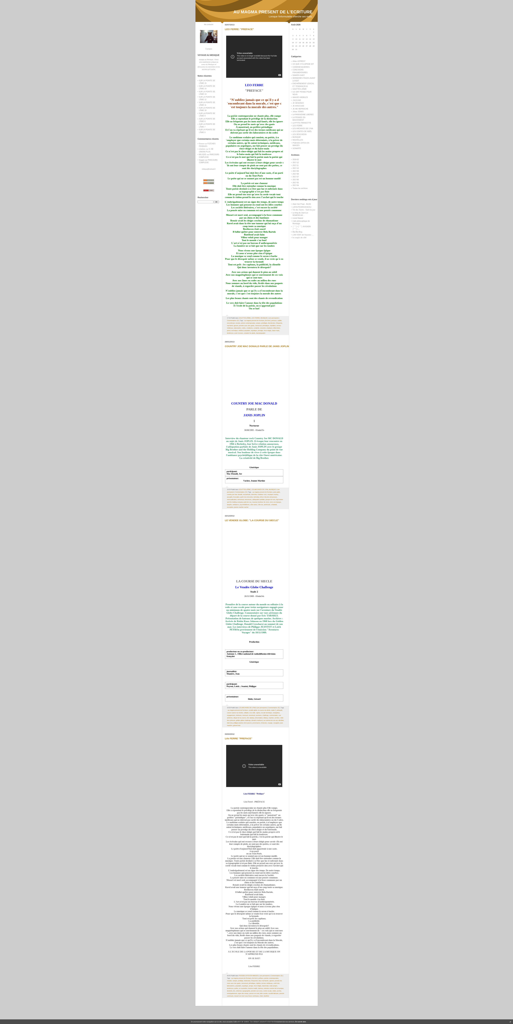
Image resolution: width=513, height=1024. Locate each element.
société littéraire (273, 993)
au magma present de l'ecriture (254, 320)
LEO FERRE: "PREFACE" (239, 29)
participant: (232, 471)
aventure (259, 715)
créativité (274, 504)
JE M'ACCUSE (298, 106)
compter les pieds (249, 333)
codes (244, 328)
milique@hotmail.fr (208, 169)
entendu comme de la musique (273, 988)
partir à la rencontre (246, 497)
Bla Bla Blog (297, 232)
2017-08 (296, 174)
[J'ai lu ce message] (510, 1022)
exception (230, 507)
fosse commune (253, 996)
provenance (256, 723)
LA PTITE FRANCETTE (302, 123)
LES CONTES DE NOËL (302, 131)
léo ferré (268, 320)
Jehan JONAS (298, 112)
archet (279, 991)
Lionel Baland (298, 218)
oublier (279, 320)
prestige (260, 330)
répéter (258, 983)
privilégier (264, 323)
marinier (271, 718)
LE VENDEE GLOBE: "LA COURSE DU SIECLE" (252, 520)
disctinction (271, 323)
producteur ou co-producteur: (240, 651)
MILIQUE (202, 154)
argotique (254, 330)
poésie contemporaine (248, 323)
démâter (281, 720)
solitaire (246, 713)
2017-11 (296, 165)
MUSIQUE (297, 137)
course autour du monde (235, 713)
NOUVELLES (298, 140)
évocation (236, 497)
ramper (258, 323)
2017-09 (296, 171)
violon (274, 991)
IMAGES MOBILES (300, 97)
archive (277, 718)
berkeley (256, 497)
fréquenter (254, 981)
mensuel (245, 715)
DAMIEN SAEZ (299, 75)
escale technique (266, 713)
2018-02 (296, 160)
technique (234, 330)
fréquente (279, 323)
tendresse (230, 333)
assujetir (229, 497)
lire (234, 991)
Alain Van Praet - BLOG (302, 204)
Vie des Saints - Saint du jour (304, 210)
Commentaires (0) (233, 320)
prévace (274, 320)
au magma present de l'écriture (241, 978)
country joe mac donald (234, 494)
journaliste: (232, 671)
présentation (259, 718)
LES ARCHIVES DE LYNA (303, 129)
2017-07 (296, 177)
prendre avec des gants (246, 325)
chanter (229, 981)
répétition (273, 325)
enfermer (239, 991)
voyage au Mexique (206, 59)
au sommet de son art (270, 720)
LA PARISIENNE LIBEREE (303, 115)
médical (240, 330)
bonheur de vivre (263, 502)
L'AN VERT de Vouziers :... (303, 235)
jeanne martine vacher (241, 507)
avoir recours (238, 333)
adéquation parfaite (258, 499)
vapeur (258, 713)
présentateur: (233, 478)
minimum (239, 715)
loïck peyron (248, 723)
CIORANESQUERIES (301, 67)
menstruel (258, 325)
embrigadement (232, 993)
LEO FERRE (297, 126)
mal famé (230, 325)
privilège (240, 981)
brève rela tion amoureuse (268, 497)
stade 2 (273, 710)
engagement (231, 715)
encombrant (231, 323)
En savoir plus (300, 1022)
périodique (265, 325)
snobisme (249, 328)
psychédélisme (244, 504)
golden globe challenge (243, 720)
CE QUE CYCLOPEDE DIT (303, 64)
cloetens (202, 149)
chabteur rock (262, 494)
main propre (273, 986)
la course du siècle (264, 710)
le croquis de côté (299, 238)
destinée (229, 991)
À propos (208, 49)
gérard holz (236, 725)
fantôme (266, 996)
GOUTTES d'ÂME (300, 89)
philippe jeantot (238, 723)
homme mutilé (252, 988)
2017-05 (296, 183)
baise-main (275, 330)
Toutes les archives (300, 188)
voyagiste (276, 723)
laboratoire (237, 328)
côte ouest (253, 504)
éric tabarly (250, 718)
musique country (272, 494)
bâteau (265, 718)
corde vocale (267, 991)
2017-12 (296, 163)
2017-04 (296, 185)
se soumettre (243, 988)
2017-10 (296, 168)
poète (236, 988)
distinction (247, 981)
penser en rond (254, 993)
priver (229, 330)
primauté (279, 710)
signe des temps (243, 993)
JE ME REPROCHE (300, 109)
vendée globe (253, 710)
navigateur (276, 713)
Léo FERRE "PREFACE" (238, 738)
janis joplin (276, 492)
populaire (247, 330)
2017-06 (296, 180)
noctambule (246, 494)
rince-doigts (267, 330)
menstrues (248, 499)
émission (264, 723)
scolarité (256, 328)
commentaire (273, 715)
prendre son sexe (256, 991)
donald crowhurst (257, 720)
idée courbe (264, 993)
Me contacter (208, 24)
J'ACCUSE (297, 100)
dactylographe (260, 333)
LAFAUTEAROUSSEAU (302, 207)
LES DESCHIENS (300, 134)
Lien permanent (274, 318)
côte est (260, 504)
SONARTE (297, 148)
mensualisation (232, 499)
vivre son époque (275, 502)
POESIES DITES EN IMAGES (248, 975)
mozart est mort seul (241, 996)
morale (238, 323)
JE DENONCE (298, 103)
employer (269, 328)
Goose (201, 144)
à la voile (252, 713)
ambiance (236, 504)
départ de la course (239, 718)
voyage (270, 723)
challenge (265, 715)
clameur (260, 988)
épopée (229, 504)
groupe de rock (270, 499)
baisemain (265, 986)
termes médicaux (267, 983)
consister (263, 328)
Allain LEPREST (299, 61)
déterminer (276, 328)
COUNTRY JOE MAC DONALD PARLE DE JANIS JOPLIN (257, 346)
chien (261, 996)
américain (267, 504)
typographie (246, 991)
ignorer (236, 325)
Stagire (201, 160)
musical (254, 502)
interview (254, 494)
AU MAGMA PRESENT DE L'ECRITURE (272, 11)
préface (260, 978)
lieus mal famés (264, 981)
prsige (251, 986)
